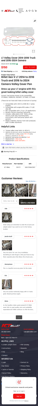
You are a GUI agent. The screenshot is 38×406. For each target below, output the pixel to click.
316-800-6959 (5, 332)
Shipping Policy (25, 369)
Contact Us (24, 362)
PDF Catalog (24, 345)
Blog (22, 352)
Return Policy (6, 373)
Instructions (6, 348)
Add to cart (30, 67)
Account (27, 11)
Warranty (23, 373)
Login (4, 362)
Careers (4, 355)
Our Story (5, 366)
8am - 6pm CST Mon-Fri (9, 338)
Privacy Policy (25, 366)
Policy (35, 71)
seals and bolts (20, 140)
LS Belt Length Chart (9, 345)
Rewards (23, 348)
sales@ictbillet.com (30, 332)
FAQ (3, 352)
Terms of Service (8, 369)
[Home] (9, 11)
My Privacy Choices (8, 377)
